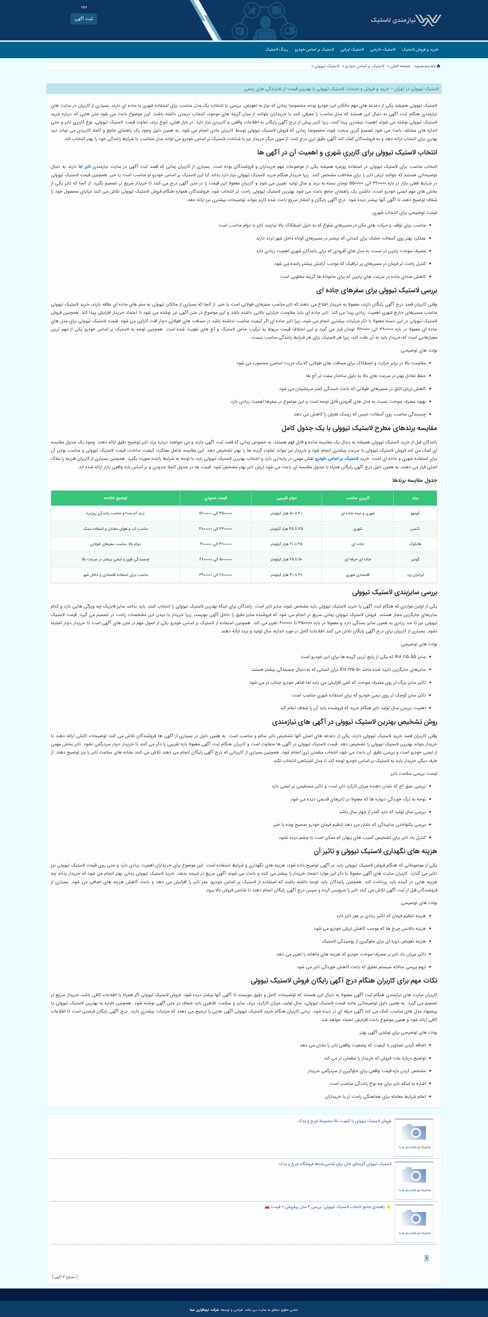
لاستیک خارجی (382, 49)
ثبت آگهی (84, 18)
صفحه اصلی (400, 66)
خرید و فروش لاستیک (420, 49)
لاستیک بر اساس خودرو (314, 49)
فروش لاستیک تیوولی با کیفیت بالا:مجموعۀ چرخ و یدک (344, 1121)
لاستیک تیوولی (326, 66)
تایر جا (85, 166)
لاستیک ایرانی (352, 49)
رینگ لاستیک (276, 49)
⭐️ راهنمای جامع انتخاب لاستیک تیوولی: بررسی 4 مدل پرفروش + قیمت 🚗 (328, 1207)
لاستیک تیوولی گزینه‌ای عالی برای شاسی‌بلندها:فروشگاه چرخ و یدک (335, 1164)
